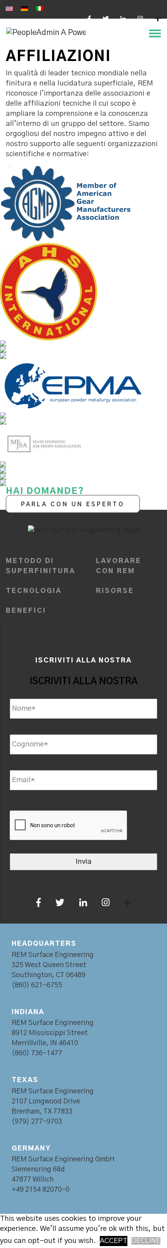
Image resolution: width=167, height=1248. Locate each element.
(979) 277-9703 (37, 1121)
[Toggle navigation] (152, 32)
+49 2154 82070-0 (41, 1189)
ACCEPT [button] (113, 1241)
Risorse (115, 590)
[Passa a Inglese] (9, 8)
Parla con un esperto (73, 504)
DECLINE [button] (145, 1241)
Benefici (26, 610)
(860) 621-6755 (37, 985)
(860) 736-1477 (37, 1053)
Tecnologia (34, 590)
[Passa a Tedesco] (24, 8)
